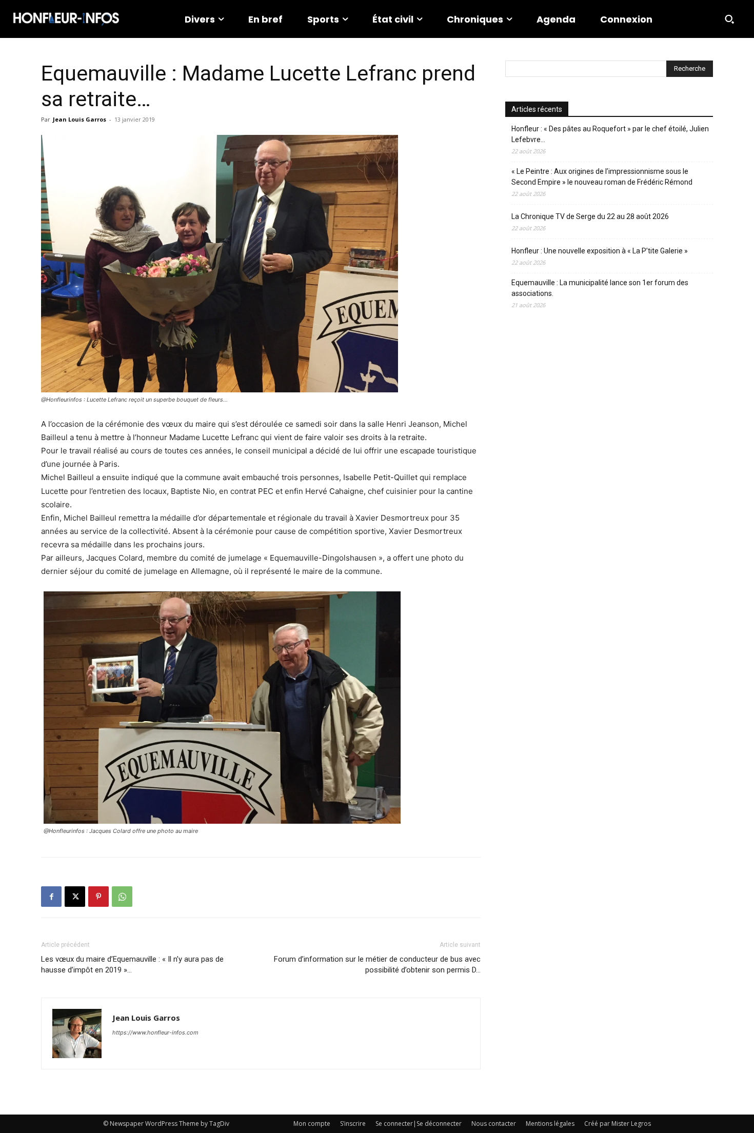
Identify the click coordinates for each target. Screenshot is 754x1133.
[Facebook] (51, 896)
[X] (75, 896)
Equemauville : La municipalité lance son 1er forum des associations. (599, 288)
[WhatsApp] (122, 896)
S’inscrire (353, 1123)
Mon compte (311, 1123)
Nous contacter (493, 1123)
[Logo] (66, 19)
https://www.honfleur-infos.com (155, 1032)
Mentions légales (550, 1123)
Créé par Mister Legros (617, 1123)
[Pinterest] (98, 896)
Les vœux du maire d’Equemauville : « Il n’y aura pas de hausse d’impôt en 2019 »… (132, 965)
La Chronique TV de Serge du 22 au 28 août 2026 (590, 216)
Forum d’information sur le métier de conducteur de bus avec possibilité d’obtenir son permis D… (377, 965)
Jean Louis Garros (79, 119)
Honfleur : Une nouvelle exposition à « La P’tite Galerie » (599, 251)
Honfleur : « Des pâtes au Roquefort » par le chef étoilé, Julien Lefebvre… (610, 134)
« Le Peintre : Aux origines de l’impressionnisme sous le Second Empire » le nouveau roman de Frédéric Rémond (601, 176)
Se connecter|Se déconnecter (418, 1123)
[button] (729, 19)
